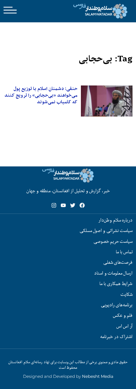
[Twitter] (72, 205)
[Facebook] (82, 205)
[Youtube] (63, 205)
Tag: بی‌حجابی (106, 59)
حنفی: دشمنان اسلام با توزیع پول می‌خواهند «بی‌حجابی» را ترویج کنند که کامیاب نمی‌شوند (41, 95)
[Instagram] (54, 205)
